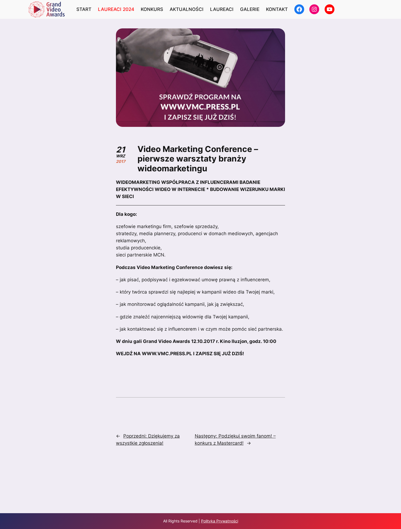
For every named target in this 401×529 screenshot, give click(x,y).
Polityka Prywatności (219, 521)
